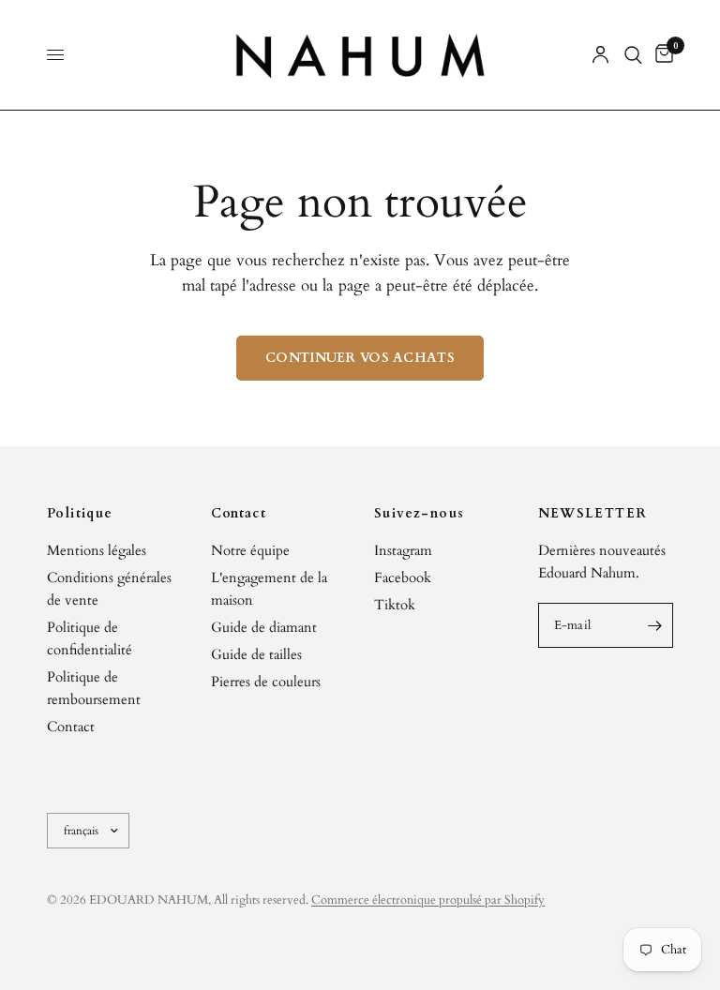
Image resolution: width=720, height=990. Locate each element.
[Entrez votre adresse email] (654, 625)
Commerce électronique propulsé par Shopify (428, 900)
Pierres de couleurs (266, 681)
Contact (71, 726)
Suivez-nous (419, 513)
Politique (80, 513)
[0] (661, 55)
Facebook (402, 577)
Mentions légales (96, 550)
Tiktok (394, 604)
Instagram (403, 550)
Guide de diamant (264, 627)
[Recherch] (633, 55)
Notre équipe (250, 550)
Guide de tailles (256, 654)
